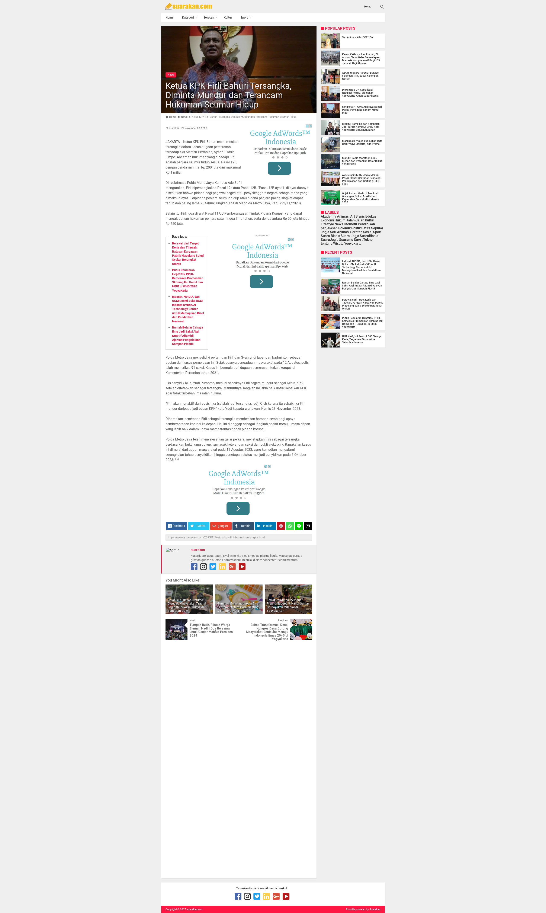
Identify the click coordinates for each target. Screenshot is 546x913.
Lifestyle (327, 224)
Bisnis (360, 216)
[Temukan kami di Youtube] (242, 566)
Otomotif (350, 224)
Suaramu (346, 240)
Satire (365, 228)
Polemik (344, 228)
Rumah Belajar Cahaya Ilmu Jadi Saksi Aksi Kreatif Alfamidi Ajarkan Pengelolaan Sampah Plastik (187, 336)
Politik (356, 228)
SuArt (358, 240)
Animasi (343, 216)
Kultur (228, 17)
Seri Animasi (340, 232)
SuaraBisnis (369, 236)
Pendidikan (366, 224)
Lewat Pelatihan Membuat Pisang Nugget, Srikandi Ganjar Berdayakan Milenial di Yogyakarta (288, 605)
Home (367, 6)
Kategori (188, 17)
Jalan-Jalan (355, 220)
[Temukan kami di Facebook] (194, 566)
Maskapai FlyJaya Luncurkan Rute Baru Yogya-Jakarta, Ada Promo (362, 142)
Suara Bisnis (330, 236)
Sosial (367, 232)
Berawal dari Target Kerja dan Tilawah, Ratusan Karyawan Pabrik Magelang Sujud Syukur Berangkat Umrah (362, 304)
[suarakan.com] (194, 6)
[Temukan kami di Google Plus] (232, 567)
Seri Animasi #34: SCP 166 (357, 37)
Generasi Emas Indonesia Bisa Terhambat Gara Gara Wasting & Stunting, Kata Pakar (237, 607)
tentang (327, 244)
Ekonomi (327, 220)
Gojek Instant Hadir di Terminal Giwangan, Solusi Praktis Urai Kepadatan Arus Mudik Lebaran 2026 (360, 198)
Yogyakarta (353, 244)
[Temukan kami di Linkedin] (222, 566)
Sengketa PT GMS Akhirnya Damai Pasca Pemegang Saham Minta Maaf (362, 109)
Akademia (328, 216)
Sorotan (208, 17)
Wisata (338, 244)
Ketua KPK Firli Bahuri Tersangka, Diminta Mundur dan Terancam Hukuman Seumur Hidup (229, 95)
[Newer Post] (172, 622)
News (171, 74)
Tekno (368, 240)
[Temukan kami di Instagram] (203, 566)
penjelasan (329, 228)
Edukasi (371, 216)
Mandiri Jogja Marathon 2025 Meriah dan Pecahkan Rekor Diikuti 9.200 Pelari (362, 161)
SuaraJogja (329, 240)
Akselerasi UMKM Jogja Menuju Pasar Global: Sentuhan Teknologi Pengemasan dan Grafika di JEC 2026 (361, 180)
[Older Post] (306, 622)
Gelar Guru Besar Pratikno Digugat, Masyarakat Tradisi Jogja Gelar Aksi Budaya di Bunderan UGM (187, 605)
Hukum (340, 220)
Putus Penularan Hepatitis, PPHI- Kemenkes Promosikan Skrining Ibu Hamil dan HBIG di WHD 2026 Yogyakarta (362, 323)
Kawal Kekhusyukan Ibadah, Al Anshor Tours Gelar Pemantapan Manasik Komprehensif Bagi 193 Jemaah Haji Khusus (361, 59)
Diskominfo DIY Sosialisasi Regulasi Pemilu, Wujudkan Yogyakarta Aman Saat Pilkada (360, 92)
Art (352, 216)
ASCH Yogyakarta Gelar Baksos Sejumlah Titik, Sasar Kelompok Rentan (360, 75)
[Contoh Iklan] (280, 151)
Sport (244, 17)
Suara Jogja (350, 236)
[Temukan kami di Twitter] (212, 566)
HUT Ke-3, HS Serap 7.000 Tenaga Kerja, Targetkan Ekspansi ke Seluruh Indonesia (362, 339)
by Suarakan (373, 909)
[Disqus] (239, 697)
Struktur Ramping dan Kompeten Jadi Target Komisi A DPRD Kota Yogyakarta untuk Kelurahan (361, 126)
